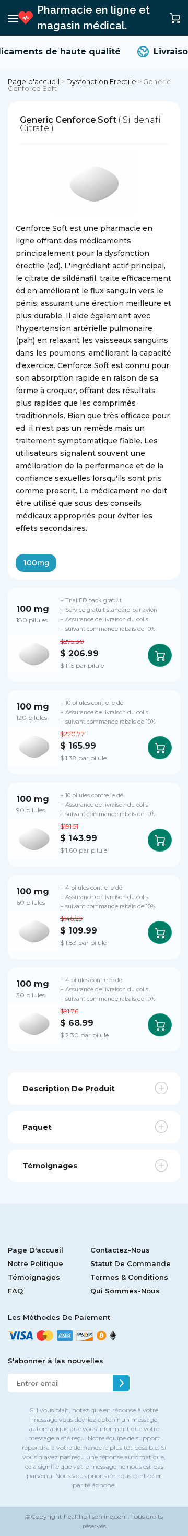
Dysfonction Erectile (101, 81)
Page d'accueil (34, 81)
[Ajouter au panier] (160, 655)
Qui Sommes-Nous (125, 1290)
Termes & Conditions (129, 1277)
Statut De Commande (130, 1263)
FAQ (15, 1290)
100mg (36, 563)
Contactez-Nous (120, 1250)
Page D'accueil (35, 1250)
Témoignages (34, 1277)
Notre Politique (35, 1263)
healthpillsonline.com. (96, 1516)
